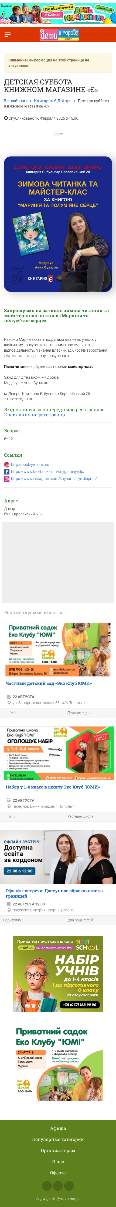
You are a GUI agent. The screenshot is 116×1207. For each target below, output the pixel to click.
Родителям (12, 920)
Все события (16, 100)
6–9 (12, 816)
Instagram (58, 1186)
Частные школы (80, 816)
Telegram (69, 1186)
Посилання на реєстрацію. (35, 414)
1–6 (12, 713)
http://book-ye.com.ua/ (30, 464)
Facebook (47, 1186)
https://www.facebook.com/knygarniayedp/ (48, 471)
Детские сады (78, 713)
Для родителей (80, 920)
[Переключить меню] (7, 34)
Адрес (58, 134)
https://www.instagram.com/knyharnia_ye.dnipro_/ (54, 478)
